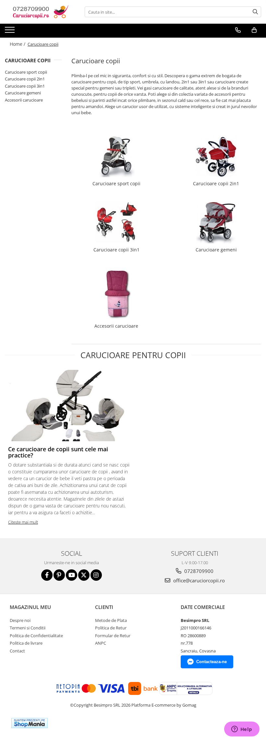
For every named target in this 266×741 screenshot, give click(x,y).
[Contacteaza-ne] (238, 30)
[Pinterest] (59, 575)
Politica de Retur (111, 628)
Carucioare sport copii (26, 72)
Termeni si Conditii (27, 628)
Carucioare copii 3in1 (25, 86)
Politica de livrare (26, 643)
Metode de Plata (111, 620)
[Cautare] (255, 11)
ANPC (100, 643)
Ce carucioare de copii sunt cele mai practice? (58, 452)
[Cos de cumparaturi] (254, 30)
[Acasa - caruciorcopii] (37, 12)
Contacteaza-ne (211, 661)
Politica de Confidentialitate (36, 635)
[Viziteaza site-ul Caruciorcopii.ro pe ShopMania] (29, 723)
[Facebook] (47, 575)
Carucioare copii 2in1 (25, 79)
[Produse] (10, 32)
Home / (18, 44)
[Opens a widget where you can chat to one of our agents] (242, 730)
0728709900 (198, 571)
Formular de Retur (112, 635)
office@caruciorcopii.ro (198, 580)
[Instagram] (96, 575)
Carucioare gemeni (23, 93)
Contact (17, 651)
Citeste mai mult (23, 522)
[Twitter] (84, 575)
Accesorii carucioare (24, 100)
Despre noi (20, 620)
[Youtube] (71, 575)
